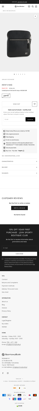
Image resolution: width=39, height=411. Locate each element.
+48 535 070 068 (22, 2)
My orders (5, 324)
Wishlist (4, 327)
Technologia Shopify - (16, 381)
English (18, 379)
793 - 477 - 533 (12, 342)
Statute (4, 308)
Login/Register (6, 321)
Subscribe (19, 254)
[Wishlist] (29, 6)
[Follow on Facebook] (3, 373)
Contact (4, 279)
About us (5, 302)
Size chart (5, 292)
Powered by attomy (30, 381)
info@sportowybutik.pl (13, 344)
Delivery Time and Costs (10, 289)
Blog (3, 305)
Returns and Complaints (10, 283)
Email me (30, 119)
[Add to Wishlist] (34, 104)
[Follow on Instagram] (8, 373)
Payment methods (8, 286)
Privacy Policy (6, 311)
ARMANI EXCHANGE (8, 79)
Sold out (16, 104)
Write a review (19, 208)
